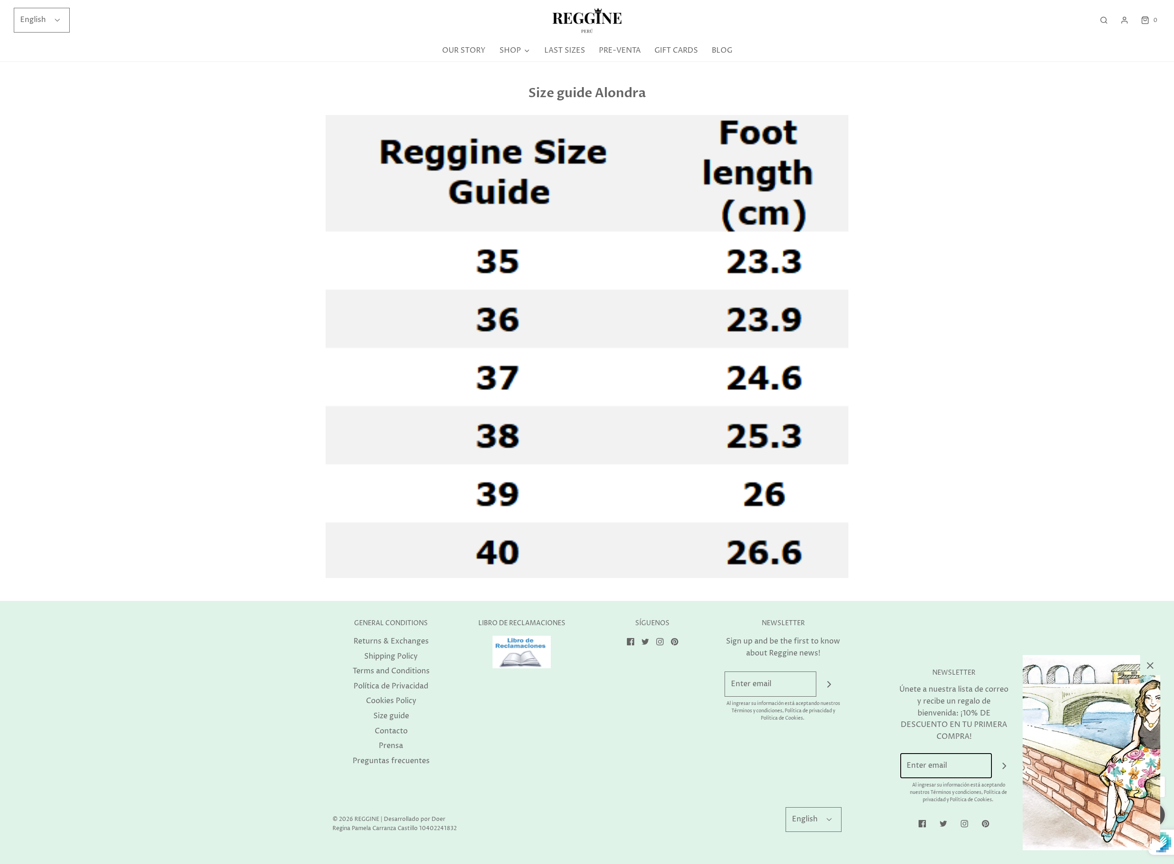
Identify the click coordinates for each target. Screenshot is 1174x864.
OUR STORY (464, 50)
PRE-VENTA (620, 50)
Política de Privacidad (391, 686)
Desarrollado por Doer (414, 819)
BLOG (722, 50)
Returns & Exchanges (391, 641)
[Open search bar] (1104, 20)
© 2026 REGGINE (355, 819)
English (34, 20)
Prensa (391, 746)
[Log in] (1124, 20)
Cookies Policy (391, 701)
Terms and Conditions (391, 671)
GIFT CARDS (676, 50)
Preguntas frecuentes (391, 761)
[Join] (829, 684)
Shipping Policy (391, 656)
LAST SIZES (564, 50)
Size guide (391, 716)
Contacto (391, 731)
